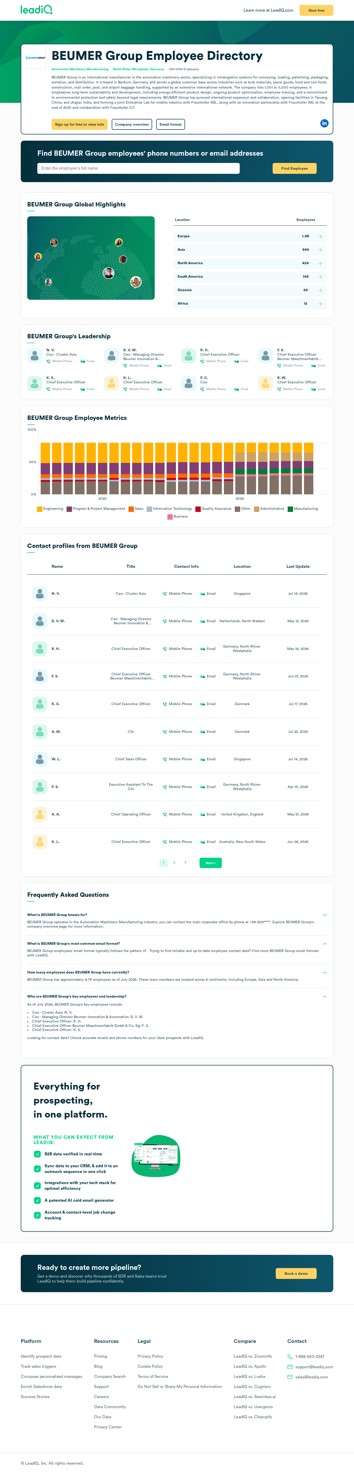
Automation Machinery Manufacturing (80, 69)
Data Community (110, 1407)
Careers (101, 1397)
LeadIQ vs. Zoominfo (253, 1356)
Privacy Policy (150, 1356)
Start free (316, 10)
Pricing (100, 1356)
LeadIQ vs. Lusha (249, 1377)
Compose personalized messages (51, 1377)
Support (101, 1387)
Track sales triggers (38, 1366)
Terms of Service (153, 1377)
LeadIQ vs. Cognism (252, 1387)
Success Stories (35, 1397)
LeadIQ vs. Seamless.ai (255, 1397)
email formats (294, 951)
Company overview (132, 124)
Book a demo (296, 1273)
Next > (210, 863)
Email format (171, 124)
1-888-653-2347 (309, 1357)
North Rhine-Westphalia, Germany (138, 69)
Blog (98, 1366)
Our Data (102, 1417)
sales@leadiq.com (311, 1377)
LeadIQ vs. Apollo (250, 1366)
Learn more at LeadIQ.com (268, 10)
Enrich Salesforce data (41, 1387)
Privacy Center (108, 1427)
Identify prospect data (41, 1356)
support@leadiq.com (314, 1367)
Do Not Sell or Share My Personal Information (180, 1387)
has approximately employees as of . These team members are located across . (163, 976)
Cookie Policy (150, 1366)
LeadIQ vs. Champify (253, 1417)
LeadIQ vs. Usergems (253, 1407)
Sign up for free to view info (79, 124)
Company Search (110, 1377)
